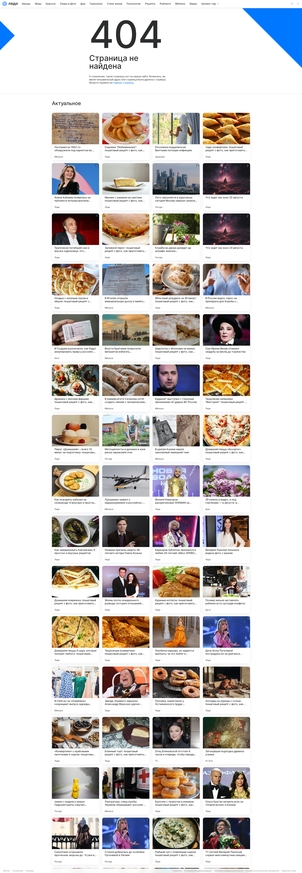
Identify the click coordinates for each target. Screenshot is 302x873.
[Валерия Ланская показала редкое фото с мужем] (226, 539)
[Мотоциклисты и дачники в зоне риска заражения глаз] (125, 438)
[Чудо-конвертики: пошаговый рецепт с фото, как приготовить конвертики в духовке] (226, 136)
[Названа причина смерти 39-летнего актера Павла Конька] (125, 539)
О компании (17, 871)
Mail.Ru (6, 871)
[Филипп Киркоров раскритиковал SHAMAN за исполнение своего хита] (176, 488)
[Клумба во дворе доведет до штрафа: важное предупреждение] (176, 237)
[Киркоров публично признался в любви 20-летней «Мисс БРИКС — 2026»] (176, 539)
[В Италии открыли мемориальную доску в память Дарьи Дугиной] (125, 287)
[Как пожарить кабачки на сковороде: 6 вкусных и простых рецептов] (75, 488)
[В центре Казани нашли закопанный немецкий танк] (176, 438)
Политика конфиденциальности (228, 871)
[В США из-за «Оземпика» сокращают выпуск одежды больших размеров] (75, 690)
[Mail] (5, 4)
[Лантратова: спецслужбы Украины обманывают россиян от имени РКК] (125, 790)
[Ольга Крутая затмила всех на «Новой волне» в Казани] (226, 790)
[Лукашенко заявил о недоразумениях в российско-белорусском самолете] (125, 488)
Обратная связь (289, 871)
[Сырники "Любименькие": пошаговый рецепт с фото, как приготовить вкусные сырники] (125, 136)
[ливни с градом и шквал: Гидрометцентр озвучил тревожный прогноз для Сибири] (75, 790)
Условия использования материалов (262, 871)
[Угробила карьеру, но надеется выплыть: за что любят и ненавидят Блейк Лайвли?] (176, 639)
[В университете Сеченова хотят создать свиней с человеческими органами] (125, 388)
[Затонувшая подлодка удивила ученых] (226, 740)
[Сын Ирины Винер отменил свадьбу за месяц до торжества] (226, 337)
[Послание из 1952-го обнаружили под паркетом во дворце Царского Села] (75, 136)
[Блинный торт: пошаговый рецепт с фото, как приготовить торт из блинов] (125, 740)
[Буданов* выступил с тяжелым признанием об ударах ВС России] (176, 388)
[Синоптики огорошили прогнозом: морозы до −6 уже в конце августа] (75, 841)
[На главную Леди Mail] (12, 4)
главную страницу (123, 82)
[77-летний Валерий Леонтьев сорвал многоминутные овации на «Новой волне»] (226, 841)
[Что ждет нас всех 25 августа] (226, 186)
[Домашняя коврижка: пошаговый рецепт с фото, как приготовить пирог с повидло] (75, 589)
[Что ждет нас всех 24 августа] (226, 237)
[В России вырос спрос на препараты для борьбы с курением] (226, 287)
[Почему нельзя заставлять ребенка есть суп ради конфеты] (226, 589)
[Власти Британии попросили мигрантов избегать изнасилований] (125, 337)
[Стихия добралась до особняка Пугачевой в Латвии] (125, 841)
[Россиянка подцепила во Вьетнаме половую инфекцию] (176, 136)
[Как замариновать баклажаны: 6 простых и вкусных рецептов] (75, 539)
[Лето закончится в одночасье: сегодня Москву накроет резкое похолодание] (176, 186)
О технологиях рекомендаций (198, 871)
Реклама (30, 871)
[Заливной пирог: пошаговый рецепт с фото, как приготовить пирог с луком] (125, 237)
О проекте (177, 871)
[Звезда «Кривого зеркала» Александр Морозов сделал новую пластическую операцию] (125, 690)
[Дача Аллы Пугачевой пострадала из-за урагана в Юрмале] (226, 639)
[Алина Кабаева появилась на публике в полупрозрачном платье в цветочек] (75, 186)
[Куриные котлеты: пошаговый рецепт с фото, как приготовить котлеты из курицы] (176, 589)
